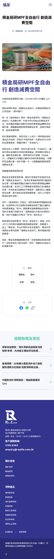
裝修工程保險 (10, 510)
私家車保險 (9, 519)
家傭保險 (9, 506)
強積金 (22, 108)
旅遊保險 (9, 497)
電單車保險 (9, 493)
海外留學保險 (10, 502)
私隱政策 (9, 532)
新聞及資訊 (9, 476)
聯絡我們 (9, 471)
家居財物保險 (10, 515)
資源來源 (19, 31)
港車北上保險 (10, 524)
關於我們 (9, 467)
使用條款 (22, 532)
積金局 (5, 108)
